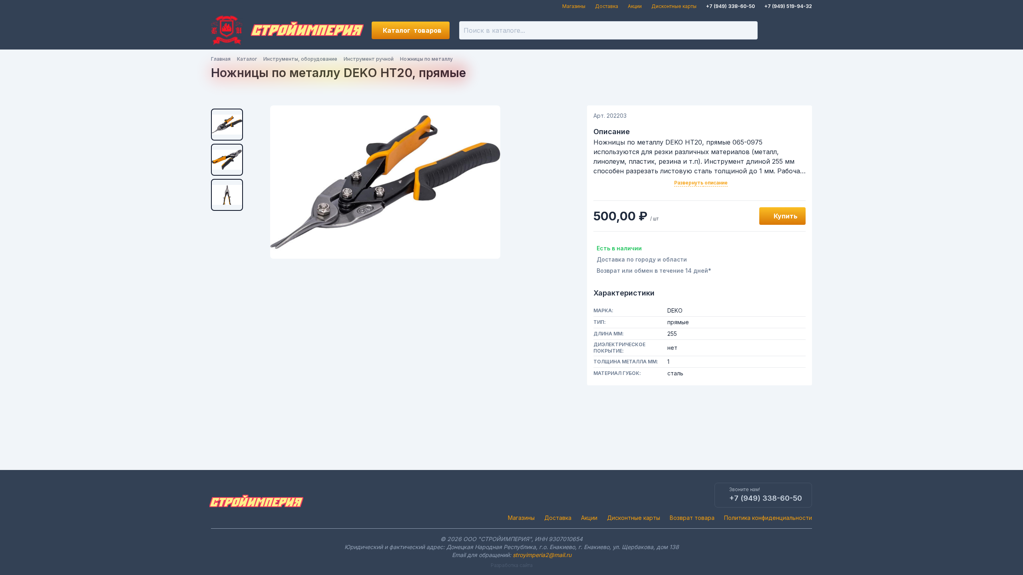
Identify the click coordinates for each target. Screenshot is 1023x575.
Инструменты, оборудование (300, 59)
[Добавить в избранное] (744, 216)
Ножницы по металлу (426, 59)
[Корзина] (803, 30)
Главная (221, 59)
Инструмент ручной (369, 59)
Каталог (412, 30)
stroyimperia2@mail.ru (542, 554)
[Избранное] (776, 30)
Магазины (573, 6)
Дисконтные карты (674, 6)
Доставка (606, 6)
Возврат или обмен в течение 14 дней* (654, 270)
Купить (786, 216)
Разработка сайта (512, 565)
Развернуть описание (701, 183)
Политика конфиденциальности (768, 517)
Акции (635, 6)
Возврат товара (692, 517)
